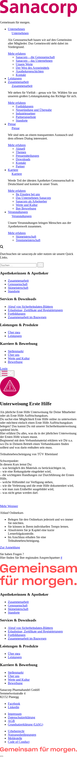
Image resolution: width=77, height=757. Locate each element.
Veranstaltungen (18, 212)
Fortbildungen (24, 106)
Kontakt (21, 75)
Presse (12, 124)
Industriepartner (25, 113)
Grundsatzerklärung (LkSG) (25, 724)
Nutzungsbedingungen (22, 734)
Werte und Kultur (27, 205)
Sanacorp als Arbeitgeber (31, 201)
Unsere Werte (24, 64)
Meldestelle (15, 738)
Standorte (22, 120)
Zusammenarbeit (18, 82)
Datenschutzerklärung (21, 717)
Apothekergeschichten (30, 71)
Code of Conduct (18, 741)
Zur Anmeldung (10, 547)
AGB (11, 721)
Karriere (13, 170)
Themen (21, 152)
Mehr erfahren (17, 53)
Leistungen (15, 78)
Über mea (14, 332)
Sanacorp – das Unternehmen (34, 60)
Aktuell (20, 148)
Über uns (13, 354)
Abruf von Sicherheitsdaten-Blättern (30, 306)
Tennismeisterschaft (28, 240)
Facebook (14, 703)
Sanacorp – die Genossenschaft (35, 57)
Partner (20, 166)
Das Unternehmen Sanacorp (33, 197)
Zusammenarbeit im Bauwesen (27, 317)
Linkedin (13, 707)
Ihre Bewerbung (26, 208)
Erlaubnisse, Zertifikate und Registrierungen (35, 310)
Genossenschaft (17, 284)
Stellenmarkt (15, 351)
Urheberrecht (16, 731)
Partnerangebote (26, 117)
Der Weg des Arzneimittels (32, 67)
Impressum (15, 713)
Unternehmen (16, 29)
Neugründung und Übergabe (34, 110)
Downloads (23, 159)
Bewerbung (15, 362)
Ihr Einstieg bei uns (28, 194)
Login (4, 368)
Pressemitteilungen (27, 155)
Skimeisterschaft (26, 236)
